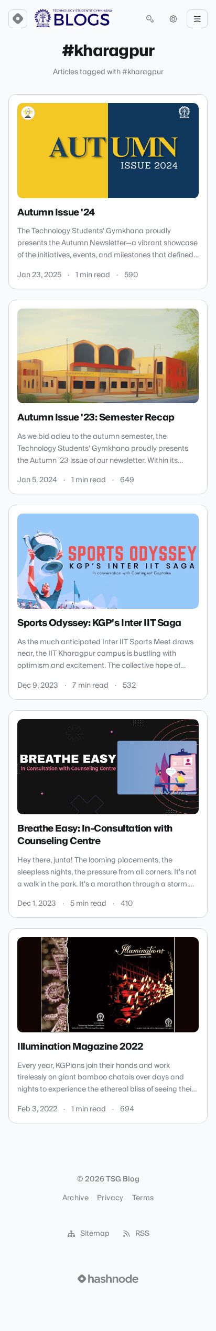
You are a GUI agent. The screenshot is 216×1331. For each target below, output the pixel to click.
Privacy (110, 1198)
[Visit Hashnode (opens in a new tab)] (108, 1278)
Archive (75, 1198)
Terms (143, 1198)
